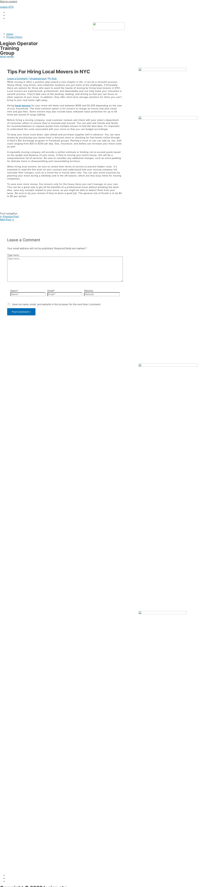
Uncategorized (38, 78)
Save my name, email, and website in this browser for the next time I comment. (56, 304)
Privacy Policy (14, 37)
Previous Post (9, 216)
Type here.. (13, 255)
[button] (7, 56)
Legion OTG (6, 6)
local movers (23, 105)
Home (9, 34)
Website (88, 290)
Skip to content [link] (8, 1)
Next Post (7, 219)
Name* (14, 290)
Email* (51, 290)
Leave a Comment (17, 78)
